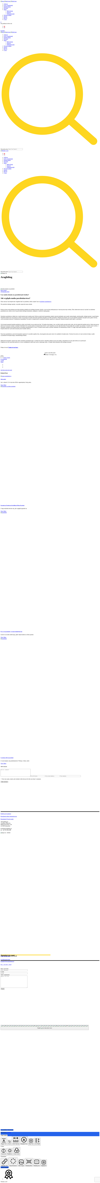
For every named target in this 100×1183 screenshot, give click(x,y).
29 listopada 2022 (5, 291)
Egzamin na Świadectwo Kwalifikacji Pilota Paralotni (12, 505)
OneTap (9, 1132)
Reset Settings (4, 1167)
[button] (4, 1142)
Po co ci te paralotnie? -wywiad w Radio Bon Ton (11, 631)
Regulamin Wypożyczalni (7, 819)
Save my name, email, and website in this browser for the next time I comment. (21, 779)
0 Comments (4, 359)
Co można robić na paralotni (7, 757)
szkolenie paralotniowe (45, 301)
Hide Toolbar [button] (4, 1135)
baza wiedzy (4, 290)
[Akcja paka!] (6, 376)
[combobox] (45, 1027)
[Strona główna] (4, 150)
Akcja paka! (3, 379)
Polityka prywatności (6, 813)
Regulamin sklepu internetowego (9, 816)
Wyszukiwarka (4, 149)
